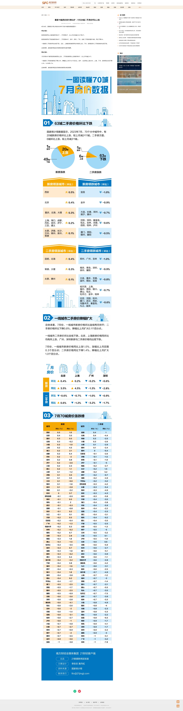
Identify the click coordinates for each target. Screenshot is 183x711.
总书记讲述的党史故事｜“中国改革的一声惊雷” (129, 43)
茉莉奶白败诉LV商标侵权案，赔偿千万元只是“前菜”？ (130, 23)
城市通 (112, 3)
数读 (46, 15)
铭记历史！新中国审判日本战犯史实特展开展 (129, 35)
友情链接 (102, 702)
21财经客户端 (101, 3)
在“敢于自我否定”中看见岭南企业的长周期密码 (129, 45)
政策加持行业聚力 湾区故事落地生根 (127, 40)
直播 (101, 7)
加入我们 (88, 702)
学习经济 (57, 7)
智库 (65, 7)
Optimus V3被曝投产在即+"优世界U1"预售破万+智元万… (130, 18)
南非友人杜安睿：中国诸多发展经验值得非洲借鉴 (130, 37)
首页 (43, 7)
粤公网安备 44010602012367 (86, 707)
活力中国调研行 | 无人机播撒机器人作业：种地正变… (130, 27)
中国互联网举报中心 (78, 705)
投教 (129, 7)
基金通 (87, 7)
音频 (115, 7)
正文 (49, 15)
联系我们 (140, 3)
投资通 (122, 7)
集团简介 (127, 3)
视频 (108, 7)
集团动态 (133, 3)
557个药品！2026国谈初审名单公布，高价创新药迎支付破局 (130, 31)
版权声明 (95, 702)
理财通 (107, 3)
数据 (95, 7)
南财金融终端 (120, 3)
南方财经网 (49, 2)
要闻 (49, 7)
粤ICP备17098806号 (76, 707)
